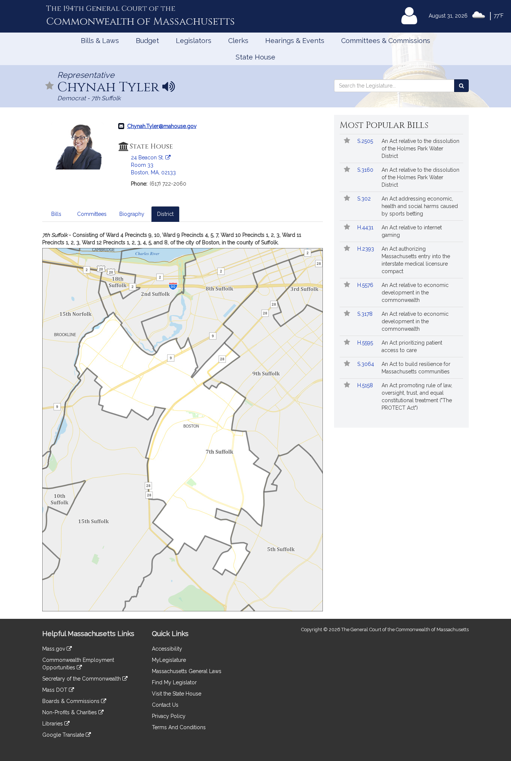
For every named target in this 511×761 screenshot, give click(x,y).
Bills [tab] (56, 214)
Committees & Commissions (385, 41)
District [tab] (165, 214)
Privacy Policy (169, 716)
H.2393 (366, 249)
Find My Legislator (174, 682)
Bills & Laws (100, 41)
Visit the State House (176, 694)
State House (255, 57)
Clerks (238, 41)
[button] (50, 86)
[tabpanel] (182, 421)
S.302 (364, 199)
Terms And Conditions (179, 727)
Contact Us (165, 705)
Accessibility (167, 649)
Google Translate (64, 735)
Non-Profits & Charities (70, 712)
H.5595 (365, 343)
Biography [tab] (131, 214)
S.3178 (365, 314)
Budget (147, 41)
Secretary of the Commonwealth (82, 679)
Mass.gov (54, 649)
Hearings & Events (294, 41)
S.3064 (366, 364)
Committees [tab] (92, 214)
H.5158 (365, 385)
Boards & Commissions (71, 701)
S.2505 (365, 141)
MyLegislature (169, 660)
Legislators (193, 41)
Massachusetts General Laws (186, 671)
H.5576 (366, 285)
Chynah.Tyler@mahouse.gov (161, 126)
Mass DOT (55, 690)
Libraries (53, 724)
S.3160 (366, 170)
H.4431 (366, 227)
